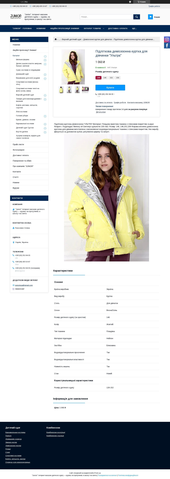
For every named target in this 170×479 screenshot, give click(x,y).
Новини (16, 182)
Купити (110, 87)
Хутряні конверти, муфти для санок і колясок (28, 137)
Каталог (16, 56)
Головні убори (22, 116)
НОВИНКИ (40, 28)
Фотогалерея (18, 150)
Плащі (8, 449)
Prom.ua (97, 473)
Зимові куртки (11, 442)
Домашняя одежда (13, 439)
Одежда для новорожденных (17, 462)
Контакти (17, 172)
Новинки (16, 45)
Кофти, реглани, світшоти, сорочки (26, 106)
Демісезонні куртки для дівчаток (97, 39)
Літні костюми (21, 112)
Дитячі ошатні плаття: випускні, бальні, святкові (29, 64)
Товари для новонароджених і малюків (28, 100)
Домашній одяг (22, 74)
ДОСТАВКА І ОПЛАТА (117, 28)
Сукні (7, 452)
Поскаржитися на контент (107, 475)
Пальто (8, 436)
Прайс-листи (18, 144)
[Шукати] (136, 16)
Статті (15, 177)
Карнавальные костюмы (15, 432)
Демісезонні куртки (13, 446)
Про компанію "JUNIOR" (23, 166)
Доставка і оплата (21, 155)
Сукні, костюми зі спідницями (28, 70)
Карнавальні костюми (25, 124)
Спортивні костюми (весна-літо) (27, 83)
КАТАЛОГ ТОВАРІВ (92, 28)
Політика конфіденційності (128, 475)
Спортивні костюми (13, 456)
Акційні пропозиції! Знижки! (24, 50)
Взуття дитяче (22, 132)
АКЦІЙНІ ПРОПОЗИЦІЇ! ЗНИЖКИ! (64, 28)
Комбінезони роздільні (55, 432)
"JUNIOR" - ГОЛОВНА (22, 28)
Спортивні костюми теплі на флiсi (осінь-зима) (27, 89)
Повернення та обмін (22, 161)
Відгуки (16, 188)
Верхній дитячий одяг (71, 39)
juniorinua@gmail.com (24, 285)
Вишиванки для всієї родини (28, 78)
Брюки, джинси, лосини (25, 120)
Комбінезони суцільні (55, 436)
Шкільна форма (22, 59)
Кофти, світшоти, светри (15, 459)
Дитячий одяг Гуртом (25, 128)
